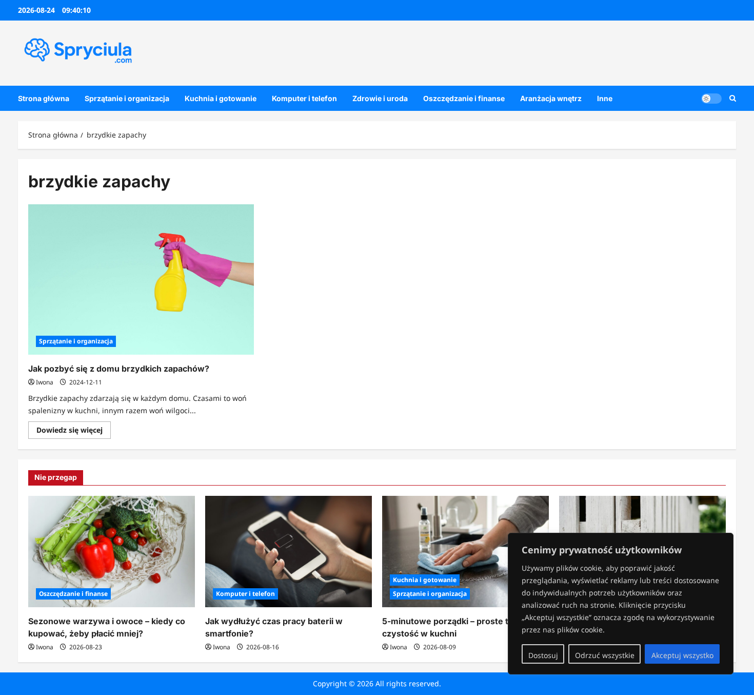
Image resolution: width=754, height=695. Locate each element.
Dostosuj (543, 655)
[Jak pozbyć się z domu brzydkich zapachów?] (141, 279)
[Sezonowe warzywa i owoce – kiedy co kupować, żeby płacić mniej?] (111, 551)
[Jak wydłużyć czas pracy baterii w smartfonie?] (288, 551)
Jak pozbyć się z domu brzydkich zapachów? (118, 368)
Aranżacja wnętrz (551, 98)
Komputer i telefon (304, 98)
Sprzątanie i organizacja (127, 98)
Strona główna (43, 98)
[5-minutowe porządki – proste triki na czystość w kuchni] (465, 551)
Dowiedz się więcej (73, 431)
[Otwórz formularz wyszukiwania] (732, 98)
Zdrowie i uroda (380, 98)
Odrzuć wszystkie (604, 655)
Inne (604, 98)
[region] (620, 603)
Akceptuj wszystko (682, 655)
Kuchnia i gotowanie (220, 98)
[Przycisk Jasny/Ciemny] (711, 98)
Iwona (44, 382)
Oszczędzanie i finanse (464, 98)
